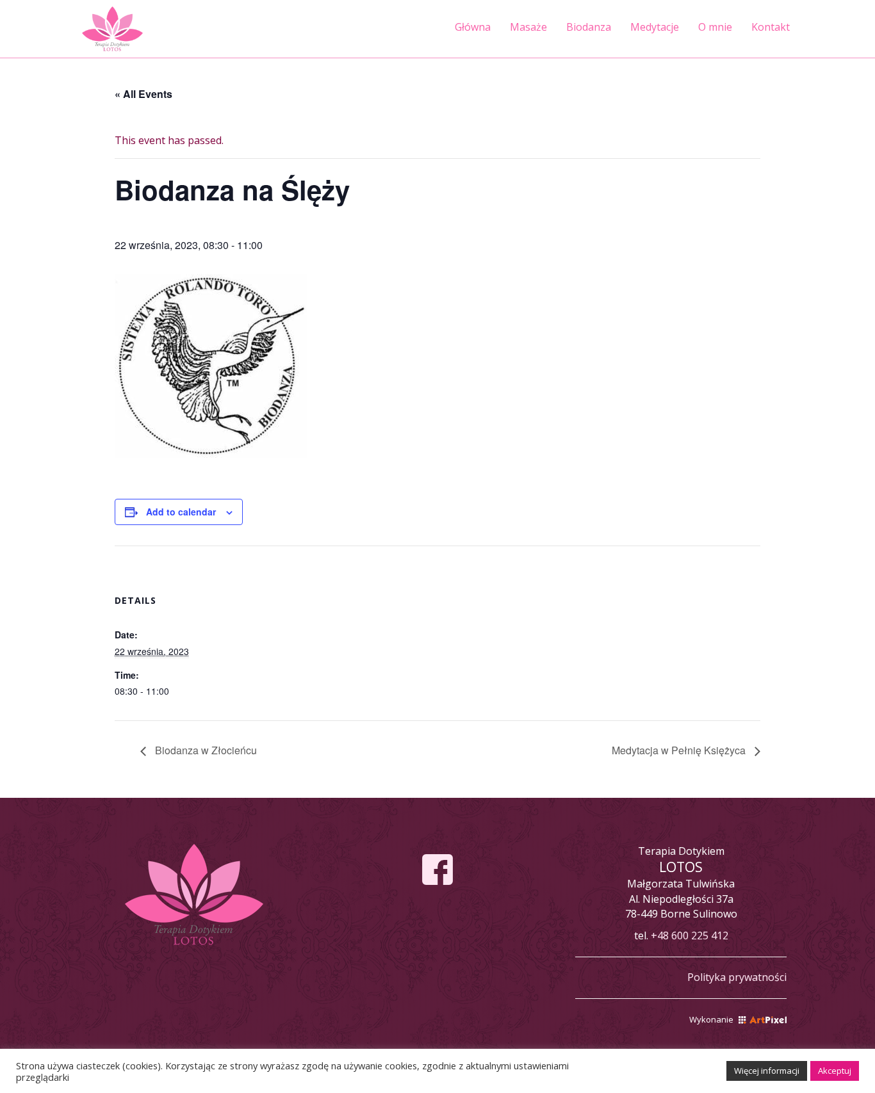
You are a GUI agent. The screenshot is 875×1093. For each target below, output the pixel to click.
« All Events (143, 93)
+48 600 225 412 (689, 935)
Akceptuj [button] (834, 1070)
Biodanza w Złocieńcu (204, 750)
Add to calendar (181, 511)
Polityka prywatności (737, 977)
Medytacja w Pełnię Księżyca (680, 750)
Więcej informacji (766, 1070)
